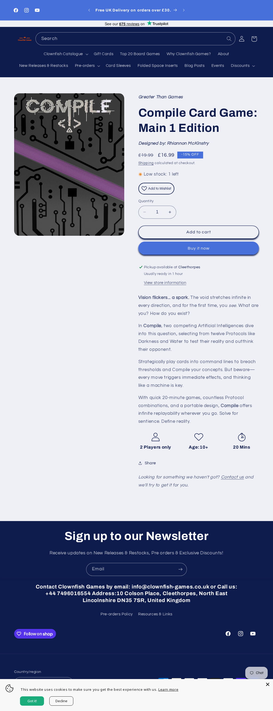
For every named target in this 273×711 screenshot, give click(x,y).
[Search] (229, 38)
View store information (165, 283)
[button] (65, 54)
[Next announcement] (184, 10)
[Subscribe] (180, 569)
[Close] (267, 684)
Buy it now (199, 248)
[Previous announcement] (89, 10)
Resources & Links (155, 614)
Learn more (168, 689)
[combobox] (135, 38)
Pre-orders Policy (117, 614)
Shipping (146, 163)
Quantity (146, 201)
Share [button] (150, 463)
